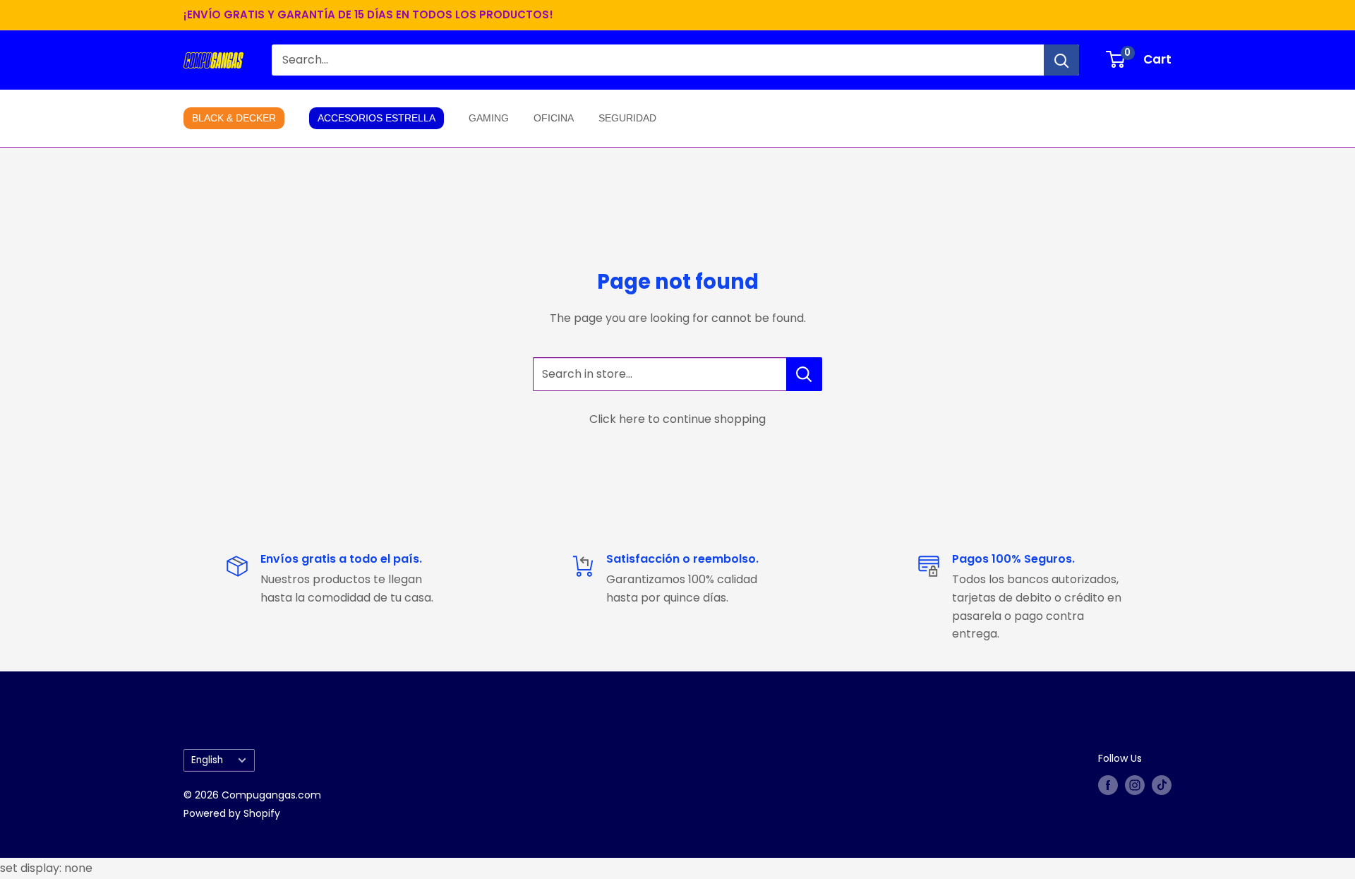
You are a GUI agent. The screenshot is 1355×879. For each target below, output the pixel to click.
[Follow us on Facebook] (1108, 785)
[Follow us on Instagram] (1135, 785)
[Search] (1061, 60)
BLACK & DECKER (234, 118)
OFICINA (554, 118)
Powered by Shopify (231, 813)
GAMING (489, 118)
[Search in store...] (804, 374)
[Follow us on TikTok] (1162, 785)
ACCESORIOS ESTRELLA (376, 118)
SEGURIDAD (627, 118)
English (207, 760)
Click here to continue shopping (677, 419)
